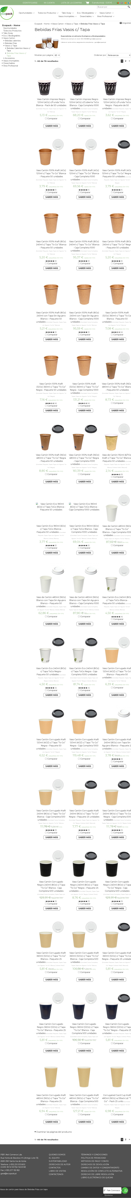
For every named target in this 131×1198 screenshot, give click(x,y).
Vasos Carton (105, 13)
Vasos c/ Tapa (11, 46)
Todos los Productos (47, 13)
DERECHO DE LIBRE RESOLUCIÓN (97, 1174)
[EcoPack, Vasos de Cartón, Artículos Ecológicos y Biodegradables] (7, 13)
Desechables (85, 16)
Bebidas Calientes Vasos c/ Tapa (18, 49)
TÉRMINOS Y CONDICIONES (94, 1154)
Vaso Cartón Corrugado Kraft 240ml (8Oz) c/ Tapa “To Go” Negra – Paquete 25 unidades (84, 813)
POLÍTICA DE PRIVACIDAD (93, 1158)
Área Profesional (104, 16)
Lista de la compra (71, 3)
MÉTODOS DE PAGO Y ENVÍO (95, 1161)
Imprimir (126, 23)
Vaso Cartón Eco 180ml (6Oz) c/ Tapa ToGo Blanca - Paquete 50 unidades (51, 529)
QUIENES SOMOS (57, 1154)
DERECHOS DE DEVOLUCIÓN (95, 1164)
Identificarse (30, 3)
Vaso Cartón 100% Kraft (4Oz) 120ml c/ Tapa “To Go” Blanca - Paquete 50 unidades (51, 173)
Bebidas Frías (11, 43)
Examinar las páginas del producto (54, 1132)
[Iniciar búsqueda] (129, 6)
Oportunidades (25, 13)
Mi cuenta (49, 3)
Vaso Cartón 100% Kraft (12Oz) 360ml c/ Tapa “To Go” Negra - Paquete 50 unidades (51, 387)
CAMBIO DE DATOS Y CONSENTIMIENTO (100, 1168)
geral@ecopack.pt (9, 1173)
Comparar (52, 118)
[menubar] (57, 13)
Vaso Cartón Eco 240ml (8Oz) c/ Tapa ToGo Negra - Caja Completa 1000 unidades (84, 671)
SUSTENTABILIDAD (58, 1161)
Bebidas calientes (13, 41)
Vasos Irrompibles (66, 16)
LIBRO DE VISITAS (57, 1171)
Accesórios (10, 58)
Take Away (66, 13)
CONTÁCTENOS (56, 1174)
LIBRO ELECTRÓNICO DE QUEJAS (97, 1177)
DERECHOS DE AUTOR (59, 1164)
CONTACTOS (55, 1168)
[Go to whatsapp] (125, 1190)
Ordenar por (100, 55)
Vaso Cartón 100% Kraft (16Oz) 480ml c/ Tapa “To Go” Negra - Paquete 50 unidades (51, 458)
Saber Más (51, 126)
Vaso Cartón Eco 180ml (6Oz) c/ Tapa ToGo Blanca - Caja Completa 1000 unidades (84, 529)
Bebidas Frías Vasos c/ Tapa (16, 54)
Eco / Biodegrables (85, 13)
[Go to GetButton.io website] (106, 1195)
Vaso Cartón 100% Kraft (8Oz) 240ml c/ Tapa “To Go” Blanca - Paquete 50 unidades (51, 244)
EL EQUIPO (54, 1158)
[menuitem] (25, 12)
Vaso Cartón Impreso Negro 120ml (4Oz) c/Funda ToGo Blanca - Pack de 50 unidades (51, 102)
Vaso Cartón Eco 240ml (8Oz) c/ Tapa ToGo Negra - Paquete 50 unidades (51, 671)
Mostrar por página (44, 55)
